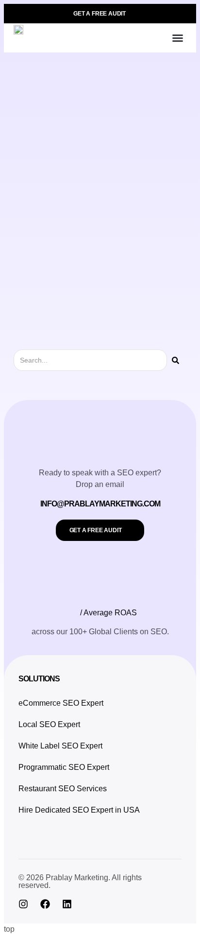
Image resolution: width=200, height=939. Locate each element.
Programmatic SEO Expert (63, 767)
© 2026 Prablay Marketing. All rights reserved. (80, 881)
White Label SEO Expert (60, 746)
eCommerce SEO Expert (60, 703)
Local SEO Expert (49, 724)
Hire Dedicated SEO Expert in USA (79, 810)
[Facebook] (45, 904)
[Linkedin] (67, 904)
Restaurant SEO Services (62, 788)
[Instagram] (23, 904)
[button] (177, 38)
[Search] (175, 360)
